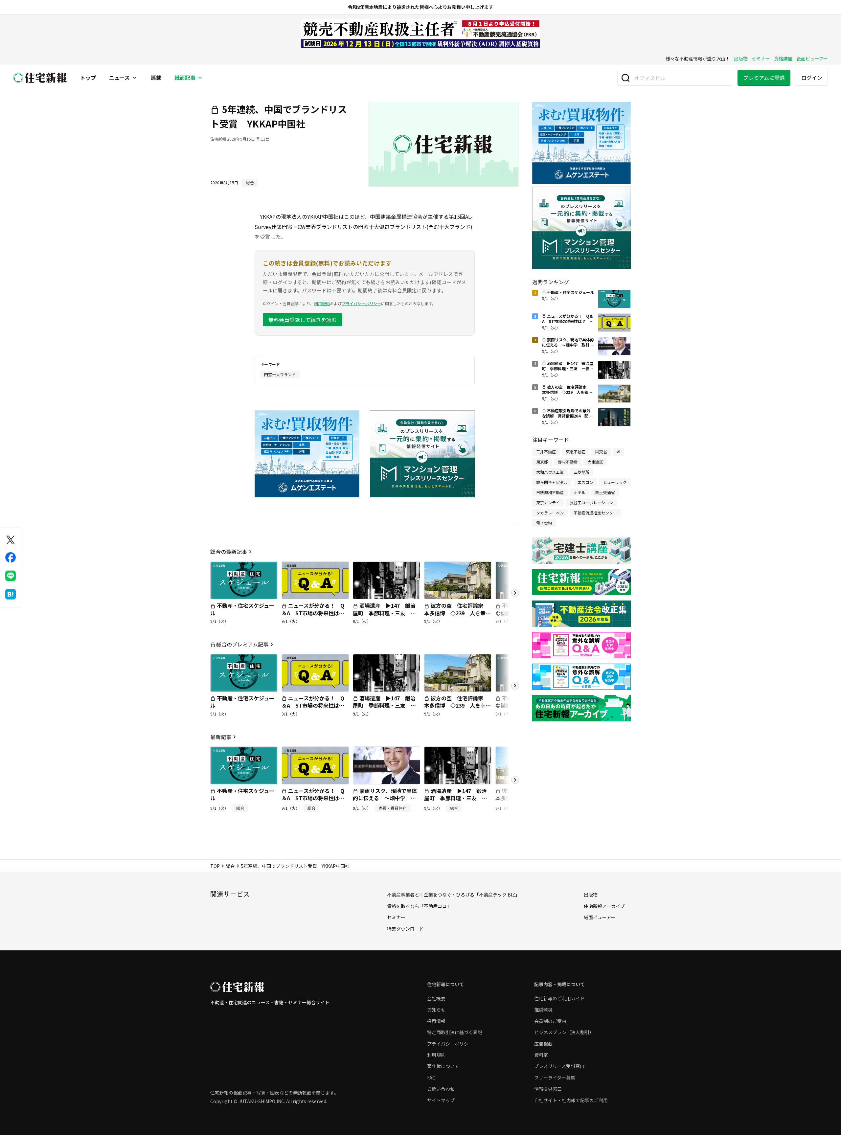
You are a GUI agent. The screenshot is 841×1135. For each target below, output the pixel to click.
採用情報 (436, 1021)
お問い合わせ (441, 1088)
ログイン (811, 77)
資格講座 (783, 58)
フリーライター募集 (554, 1077)
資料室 (541, 1055)
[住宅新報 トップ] (40, 78)
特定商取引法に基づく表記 (454, 1032)
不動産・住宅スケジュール (242, 609)
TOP (215, 866)
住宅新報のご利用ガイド (559, 998)
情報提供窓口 (548, 1088)
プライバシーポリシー (361, 303)
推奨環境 (543, 1009)
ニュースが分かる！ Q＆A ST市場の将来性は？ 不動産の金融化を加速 (316, 613)
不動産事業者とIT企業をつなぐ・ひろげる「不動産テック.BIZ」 (453, 894)
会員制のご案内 (550, 1021)
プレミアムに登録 (764, 77)
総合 (230, 866)
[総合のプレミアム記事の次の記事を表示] (515, 686)
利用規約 (322, 303)
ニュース (119, 78)
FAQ (431, 1077)
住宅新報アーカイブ (604, 906)
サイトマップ (441, 1100)
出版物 (741, 58)
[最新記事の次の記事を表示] (515, 780)
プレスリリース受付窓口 (559, 1066)
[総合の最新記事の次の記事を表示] (515, 593)
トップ (88, 78)
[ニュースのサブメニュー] (134, 78)
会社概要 (436, 998)
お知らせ (436, 1009)
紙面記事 (184, 78)
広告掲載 (543, 1043)
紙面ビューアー (812, 58)
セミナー (761, 58)
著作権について (443, 1066)
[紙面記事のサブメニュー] (200, 78)
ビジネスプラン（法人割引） (564, 1032)
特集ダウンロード (405, 928)
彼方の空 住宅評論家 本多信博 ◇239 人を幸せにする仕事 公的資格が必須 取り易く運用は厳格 (457, 616)
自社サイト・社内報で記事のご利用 (571, 1100)
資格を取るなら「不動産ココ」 (419, 906)
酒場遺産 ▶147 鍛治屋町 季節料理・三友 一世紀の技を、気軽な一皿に (384, 613)
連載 (156, 78)
